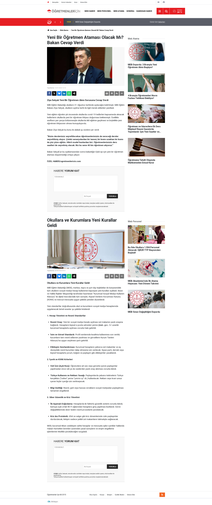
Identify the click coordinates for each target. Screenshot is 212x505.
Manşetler (55, 2)
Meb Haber (90, 11)
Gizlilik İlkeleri (119, 495)
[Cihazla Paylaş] (74, 93)
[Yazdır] (107, 93)
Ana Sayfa (53, 30)
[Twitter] (54, 93)
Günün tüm (157, 22)
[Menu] (160, 11)
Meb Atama (119, 11)
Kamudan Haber (144, 11)
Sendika (130, 11)
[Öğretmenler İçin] (63, 11)
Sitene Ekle (83, 2)
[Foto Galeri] (164, 2)
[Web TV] (158, 2)
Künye (102, 495)
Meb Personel (104, 11)
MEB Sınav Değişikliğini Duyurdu (87, 22)
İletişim (109, 495)
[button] (112, 93)
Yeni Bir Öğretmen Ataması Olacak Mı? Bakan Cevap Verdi (92, 30)
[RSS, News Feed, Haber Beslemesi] (162, 495)
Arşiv (75, 2)
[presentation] (55, 22)
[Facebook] (49, 93)
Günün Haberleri (66, 2)
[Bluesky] (59, 93)
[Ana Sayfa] (48, 2)
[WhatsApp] (69, 93)
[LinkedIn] (64, 93)
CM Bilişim (54, 502)
